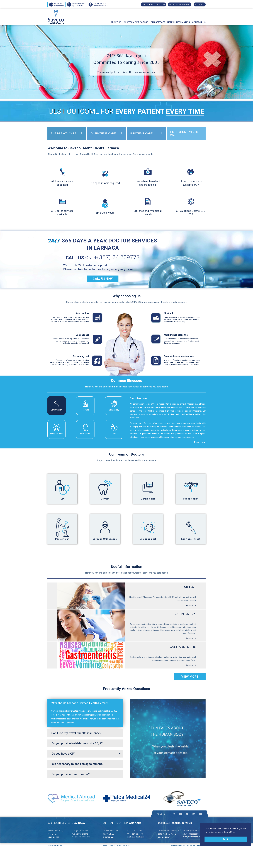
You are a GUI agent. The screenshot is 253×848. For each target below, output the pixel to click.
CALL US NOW (103, 278)
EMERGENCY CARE (63, 133)
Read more (200, 442)
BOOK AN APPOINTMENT (179, 4)
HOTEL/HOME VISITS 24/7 (184, 133)
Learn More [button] (229, 832)
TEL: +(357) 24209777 (80, 831)
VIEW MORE (189, 676)
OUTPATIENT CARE (103, 133)
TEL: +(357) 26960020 (190, 831)
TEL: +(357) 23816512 (135, 831)
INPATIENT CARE (141, 133)
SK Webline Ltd (199, 845)
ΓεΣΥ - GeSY (199, 4)
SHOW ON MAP (53, 837)
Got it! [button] (225, 839)
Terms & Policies (54, 845)
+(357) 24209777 (77, 6)
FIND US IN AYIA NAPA (153, 4)
